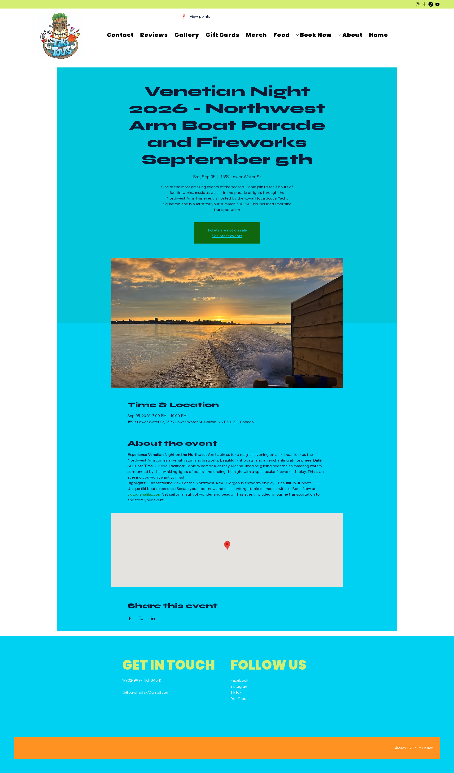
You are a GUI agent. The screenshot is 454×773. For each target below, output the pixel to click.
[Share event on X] (141, 618)
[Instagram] (417, 4)
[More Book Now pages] (297, 35)
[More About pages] (340, 35)
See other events (227, 235)
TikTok (235, 692)
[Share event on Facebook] (129, 618)
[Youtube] (437, 4)
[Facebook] (424, 4)
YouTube (238, 698)
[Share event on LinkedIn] (153, 618)
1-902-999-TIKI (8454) (141, 680)
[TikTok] (430, 4)
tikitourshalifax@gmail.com (146, 692)
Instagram (239, 686)
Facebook (239, 680)
